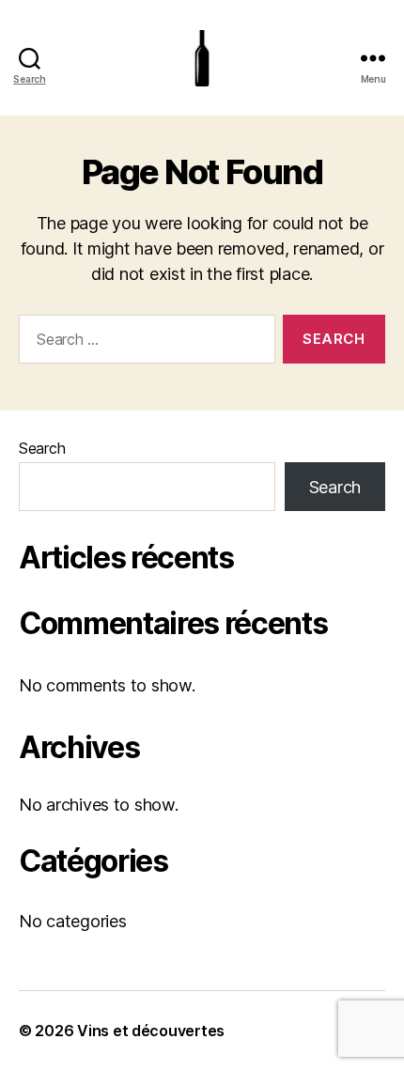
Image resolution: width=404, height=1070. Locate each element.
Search (42, 448)
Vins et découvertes (151, 1030)
